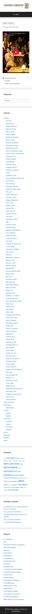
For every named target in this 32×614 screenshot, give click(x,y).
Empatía (7, 81)
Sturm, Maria (10, 348)
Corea (23, 461)
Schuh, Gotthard (11, 331)
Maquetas (7, 435)
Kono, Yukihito (10, 233)
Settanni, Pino (10, 337)
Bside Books (10, 408)
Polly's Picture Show (10, 586)
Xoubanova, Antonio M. (13, 394)
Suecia (5, 490)
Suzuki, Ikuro (10, 350)
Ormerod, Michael (12, 298)
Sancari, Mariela (11, 320)
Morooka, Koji (10, 282)
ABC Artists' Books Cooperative (14, 545)
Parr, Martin (9, 309)
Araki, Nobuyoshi (11, 126)
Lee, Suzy (9, 241)
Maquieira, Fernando (12, 257)
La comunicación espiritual (12, 522)
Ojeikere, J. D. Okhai (12, 296)
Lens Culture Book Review (12, 572)
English (8, 413)
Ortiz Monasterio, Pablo (14, 301)
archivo (18, 458)
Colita (8, 173)
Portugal (13, 487)
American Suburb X (10, 547)
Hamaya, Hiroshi (11, 214)
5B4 (5, 542)
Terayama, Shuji (11, 361)
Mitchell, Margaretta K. (13, 271)
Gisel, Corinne (10, 211)
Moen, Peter (10, 274)
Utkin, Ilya (9, 372)
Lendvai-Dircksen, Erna (13, 244)
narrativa (22, 484)
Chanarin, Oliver (11, 164)
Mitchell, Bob (10, 268)
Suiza (9, 490)
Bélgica (10, 461)
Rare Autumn (8, 588)
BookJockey (6, 461)
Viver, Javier (10, 383)
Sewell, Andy (10, 339)
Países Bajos (7, 487)
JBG (7, 222)
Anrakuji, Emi (10, 123)
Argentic (6, 550)
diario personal (11, 463)
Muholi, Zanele (10, 287)
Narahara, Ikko (10, 293)
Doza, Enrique (10, 184)
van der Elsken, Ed (12, 375)
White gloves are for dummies (14, 599)
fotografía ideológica (11, 478)
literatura (6, 485)
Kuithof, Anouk (11, 235)
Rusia (25, 487)
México (15, 485)
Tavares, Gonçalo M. (12, 358)
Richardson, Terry (11, 317)
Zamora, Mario (11, 399)
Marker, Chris (10, 260)
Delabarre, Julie (11, 175)
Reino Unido (20, 487)
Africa (5, 458)
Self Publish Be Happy (11, 591)
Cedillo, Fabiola (11, 159)
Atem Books (8, 553)
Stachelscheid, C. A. (12, 345)
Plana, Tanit (9, 312)
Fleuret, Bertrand (11, 194)
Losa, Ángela (10, 246)
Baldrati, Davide (11, 129)
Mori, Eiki (9, 276)
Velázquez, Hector (12, 380)
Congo (20, 461)
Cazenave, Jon (11, 156)
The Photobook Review (11, 597)
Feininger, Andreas (12, 186)
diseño (21, 464)
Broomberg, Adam (12, 145)
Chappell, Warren (11, 167)
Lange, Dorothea (11, 238)
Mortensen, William (12, 285)
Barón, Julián (10, 132)
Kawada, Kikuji (10, 227)
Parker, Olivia (10, 306)
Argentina (22, 458)
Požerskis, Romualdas (13, 315)
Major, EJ (9, 255)
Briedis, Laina (10, 140)
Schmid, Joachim (11, 328)
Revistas (6, 438)
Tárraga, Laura (10, 356)
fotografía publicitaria (22, 478)
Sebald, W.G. (10, 334)
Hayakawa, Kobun (11, 219)
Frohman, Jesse (11, 197)
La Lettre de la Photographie (13, 569)
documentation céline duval (15, 178)
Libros (6, 432)
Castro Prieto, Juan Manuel (15, 153)
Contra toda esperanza (12, 83)
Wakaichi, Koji (10, 386)
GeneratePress (16, 611)
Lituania (11, 485)
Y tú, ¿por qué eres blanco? (12, 512)
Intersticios (7, 419)
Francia (6, 481)
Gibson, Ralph (10, 205)
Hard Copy (7, 564)
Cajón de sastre (9, 402)
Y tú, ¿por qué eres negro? (12, 519)
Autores (6, 118)
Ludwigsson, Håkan (12, 249)
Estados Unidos (17, 475)
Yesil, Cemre (10, 397)
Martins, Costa (11, 263)
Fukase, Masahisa (12, 200)
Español (8, 416)
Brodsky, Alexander (12, 143)
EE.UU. (18, 471)
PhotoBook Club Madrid (11, 580)
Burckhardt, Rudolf (12, 148)
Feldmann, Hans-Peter (13, 189)
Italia (15, 481)
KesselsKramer (9, 566)
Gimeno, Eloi (10, 208)
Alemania (10, 458)
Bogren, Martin (11, 134)
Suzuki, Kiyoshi (11, 353)
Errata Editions (8, 558)
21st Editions (8, 539)
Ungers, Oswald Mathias (14, 369)
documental (10, 467)
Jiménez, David (11, 225)
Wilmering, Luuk (11, 391)
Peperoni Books (9, 577)
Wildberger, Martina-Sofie (14, 388)
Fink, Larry (9, 192)
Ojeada (8, 424)
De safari (9, 421)
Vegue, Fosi (10, 378)
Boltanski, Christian (12, 137)
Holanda (11, 481)
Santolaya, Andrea (12, 323)
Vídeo (14, 78)
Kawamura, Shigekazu (13, 230)
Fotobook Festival (9, 561)
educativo (9, 471)
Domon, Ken (10, 181)
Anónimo (9, 121)
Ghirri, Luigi (9, 203)
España (7, 475)
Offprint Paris (8, 575)
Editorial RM (8, 556)
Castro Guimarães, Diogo (14, 151)
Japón (20, 480)
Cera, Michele (10, 162)
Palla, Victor (10, 304)
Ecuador (19, 467)
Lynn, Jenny (10, 252)
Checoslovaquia (15, 461)
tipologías (15, 490)
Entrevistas (7, 405)
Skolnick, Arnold (11, 342)
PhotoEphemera (9, 583)
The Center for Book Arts (12, 594)
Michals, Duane (11, 266)
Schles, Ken (9, 326)
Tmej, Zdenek (10, 364)
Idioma (6, 410)
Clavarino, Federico (12, 170)
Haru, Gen (9, 216)
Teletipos (9, 430)
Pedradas (8, 78)
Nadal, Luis (9, 290)
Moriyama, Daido (11, 279)
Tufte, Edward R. (11, 367)
